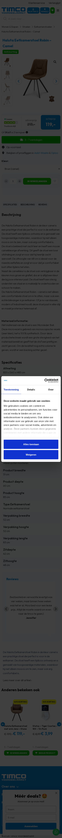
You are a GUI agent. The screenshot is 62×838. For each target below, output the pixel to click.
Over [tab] (51, 389)
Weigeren (31, 454)
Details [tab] (31, 389)
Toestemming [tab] (11, 389)
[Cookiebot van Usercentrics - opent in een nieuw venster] (44, 381)
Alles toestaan (31, 444)
